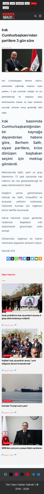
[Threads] (28, 258)
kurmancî (20, 3)
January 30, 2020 (7, 47)
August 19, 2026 (8, 370)
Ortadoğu (8, 310)
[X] (12, 258)
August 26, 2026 (8, 325)
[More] (40, 258)
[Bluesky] (38, 474)
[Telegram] (24, 258)
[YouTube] (27, 474)
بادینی (12, 3)
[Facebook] (8, 258)
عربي (27, 3)
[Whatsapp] (16, 258)
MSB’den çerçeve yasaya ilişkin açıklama (22, 448)
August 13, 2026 (8, 412)
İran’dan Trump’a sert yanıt (14, 406)
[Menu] (40, 16)
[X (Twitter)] (11, 474)
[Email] (36, 258)
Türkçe (33, 3)
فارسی (6, 8)
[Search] (35, 16)
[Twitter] (32, 258)
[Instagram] (20, 258)
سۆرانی (6, 3)
